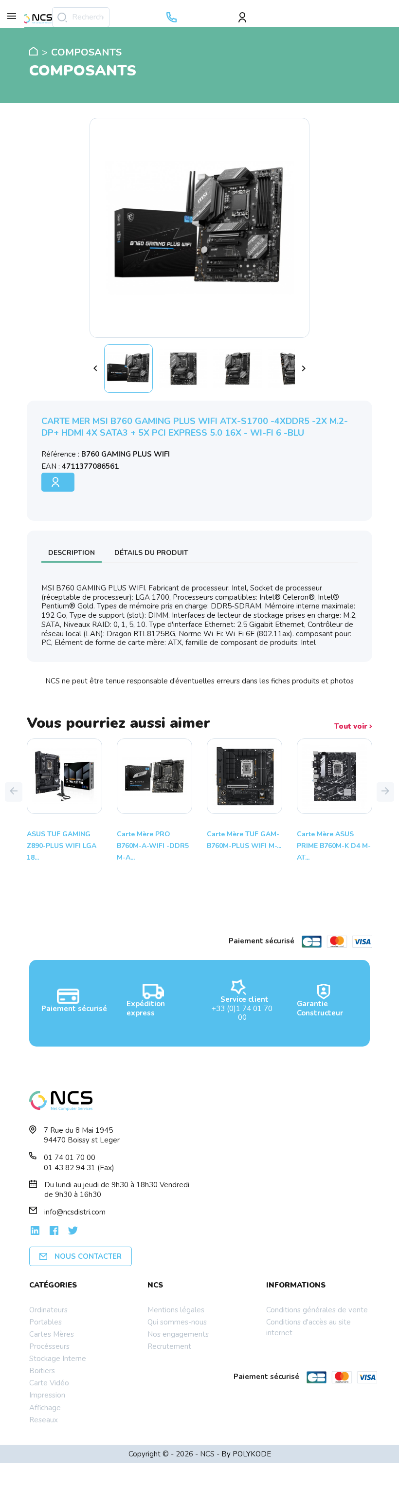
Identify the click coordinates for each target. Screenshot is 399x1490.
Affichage (45, 1408)
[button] (13, 792)
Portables (45, 1322)
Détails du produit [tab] (151, 552)
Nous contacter (88, 1256)
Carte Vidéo (49, 1383)
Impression (47, 1395)
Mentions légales (175, 1310)
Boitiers (42, 1371)
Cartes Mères (51, 1334)
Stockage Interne (57, 1358)
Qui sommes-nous (177, 1322)
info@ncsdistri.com (75, 1212)
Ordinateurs (48, 1310)
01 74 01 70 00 (69, 1157)
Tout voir (351, 726)
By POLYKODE (246, 1454)
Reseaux (43, 1420)
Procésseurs (49, 1346)
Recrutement (169, 1346)
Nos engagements (178, 1334)
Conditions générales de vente (317, 1310)
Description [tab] (71, 552)
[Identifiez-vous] (246, 17)
